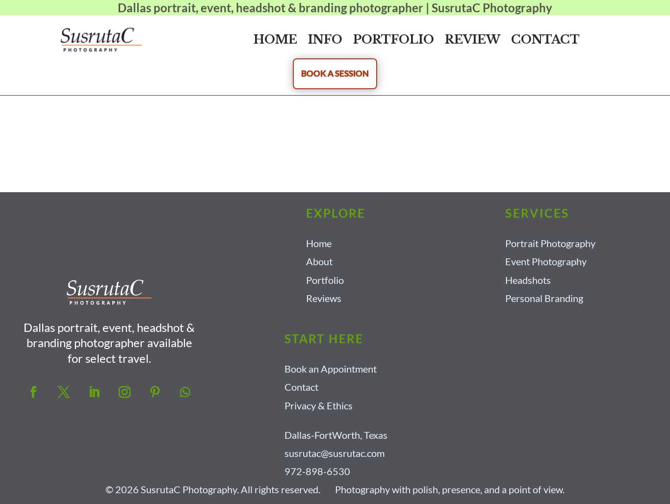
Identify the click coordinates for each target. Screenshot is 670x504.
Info (325, 39)
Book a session (335, 73)
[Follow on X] (64, 392)
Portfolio (393, 39)
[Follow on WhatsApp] (185, 392)
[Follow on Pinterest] (155, 392)
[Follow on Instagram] (124, 392)
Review (472, 39)
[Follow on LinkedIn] (94, 392)
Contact (545, 39)
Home (275, 39)
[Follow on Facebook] (33, 392)
